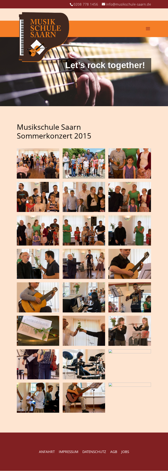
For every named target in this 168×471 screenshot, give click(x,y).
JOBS (125, 451)
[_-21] (38, 411)
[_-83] (129, 277)
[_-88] (38, 277)
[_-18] (84, 411)
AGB (113, 451)
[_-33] (84, 378)
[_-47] (129, 344)
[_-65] (38, 311)
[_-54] (38, 344)
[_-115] (38, 177)
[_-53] (84, 344)
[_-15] (129, 385)
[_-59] (129, 311)
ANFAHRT (47, 451)
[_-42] (38, 378)
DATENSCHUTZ (94, 451)
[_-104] (38, 210)
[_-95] (129, 244)
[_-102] (84, 210)
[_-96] (84, 244)
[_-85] (84, 277)
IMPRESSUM (68, 451)
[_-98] (38, 244)
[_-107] (84, 177)
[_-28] (129, 352)
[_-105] (129, 177)
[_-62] (84, 311)
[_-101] (129, 210)
